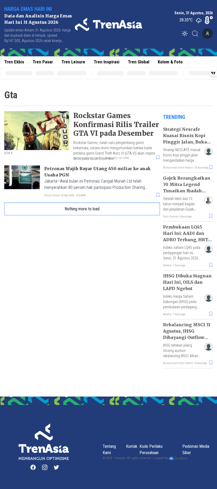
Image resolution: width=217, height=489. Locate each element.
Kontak (131, 446)
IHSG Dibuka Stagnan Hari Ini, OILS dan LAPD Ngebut (187, 282)
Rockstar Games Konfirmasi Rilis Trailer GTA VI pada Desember (116, 124)
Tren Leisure (73, 61)
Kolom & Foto (170, 61)
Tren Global (138, 61)
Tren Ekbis (14, 61)
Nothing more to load (82, 208)
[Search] (196, 34)
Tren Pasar (43, 61)
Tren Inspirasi (106, 61)
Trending (174, 117)
